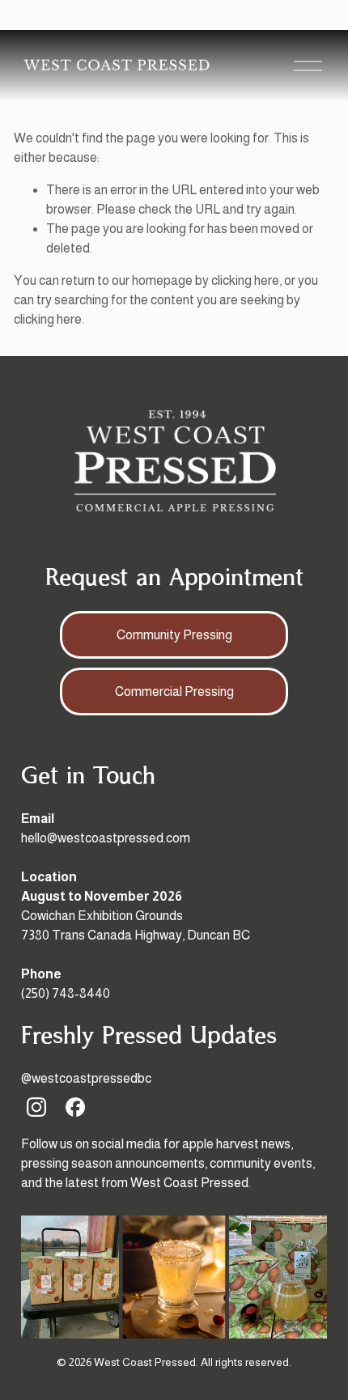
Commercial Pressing (174, 691)
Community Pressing (174, 635)
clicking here (245, 280)
